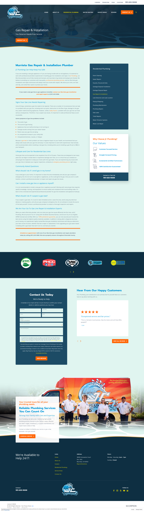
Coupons (120, 2)
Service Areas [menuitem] (102, 12)
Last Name (45, 309)
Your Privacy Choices (26, 506)
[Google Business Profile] (127, 490)
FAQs (113, 2)
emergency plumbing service (61, 162)
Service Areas (58, 471)
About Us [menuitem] (56, 12)
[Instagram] (117, 490)
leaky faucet (53, 110)
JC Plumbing (73, 76)
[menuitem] (109, 75)
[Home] (15, 12)
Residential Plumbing (61, 467)
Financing (105, 2)
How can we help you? (24, 328)
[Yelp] (121, 490)
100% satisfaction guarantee (46, 217)
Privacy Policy (53, 340)
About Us (57, 460)
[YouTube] (124, 490)
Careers (97, 2)
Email (43, 314)
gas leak (24, 140)
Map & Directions (82, 464)
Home (56, 457)
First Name (22, 309)
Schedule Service (26, 436)
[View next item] (73, 272)
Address (21, 318)
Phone (21, 314)
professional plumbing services (55, 80)
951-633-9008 (131, 2)
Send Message (41, 358)
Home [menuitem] (46, 12)
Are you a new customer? (25, 323)
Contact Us (126, 12)
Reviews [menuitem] (113, 12)
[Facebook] (114, 490)
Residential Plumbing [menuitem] (71, 12)
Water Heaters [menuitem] (88, 12)
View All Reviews (119, 341)
